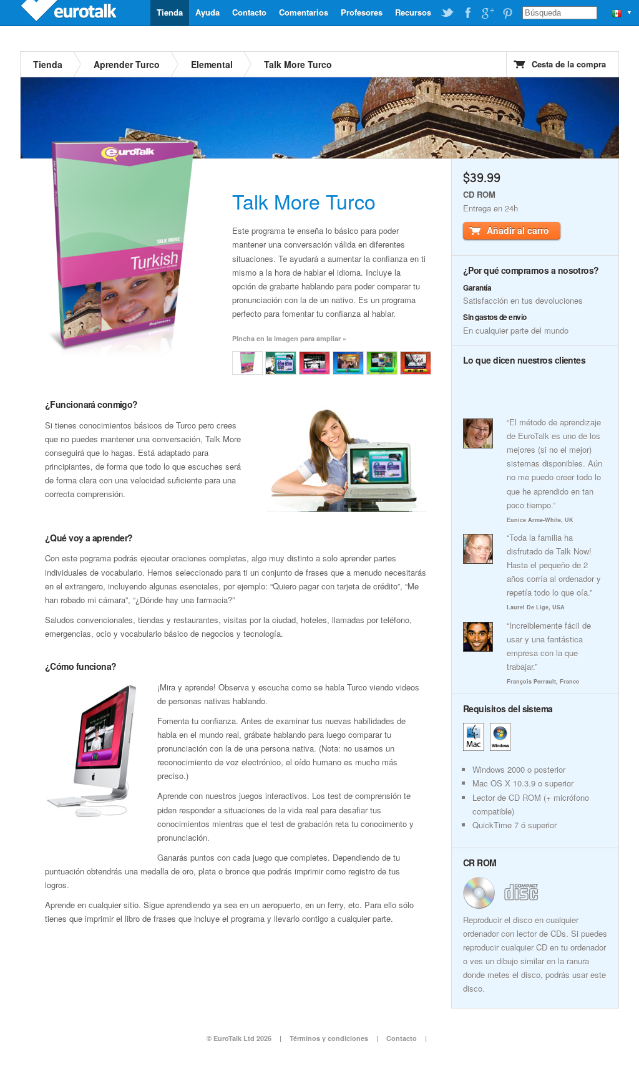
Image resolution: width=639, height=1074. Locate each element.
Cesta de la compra (569, 64)
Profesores (362, 12)
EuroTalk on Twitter (447, 13)
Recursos (413, 12)
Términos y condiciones (329, 1038)
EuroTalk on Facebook (467, 13)
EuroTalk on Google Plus (487, 13)
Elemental (212, 64)
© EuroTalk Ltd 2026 (239, 1038)
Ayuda (207, 12)
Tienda (170, 12)
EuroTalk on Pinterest (507, 13)
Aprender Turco (127, 64)
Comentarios (303, 12)
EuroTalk (70, 12)
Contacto (249, 12)
